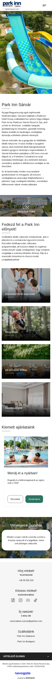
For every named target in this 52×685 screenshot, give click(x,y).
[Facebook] (13, 600)
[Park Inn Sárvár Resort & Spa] (12, 5)
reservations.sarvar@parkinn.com (26, 621)
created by (26, 678)
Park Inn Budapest (26, 641)
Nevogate (22, 673)
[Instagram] (20, 600)
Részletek (15, 499)
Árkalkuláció (34, 499)
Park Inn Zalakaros (26, 636)
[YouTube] (28, 600)
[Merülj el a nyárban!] (26, 452)
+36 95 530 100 (26, 580)
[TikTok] (35, 600)
